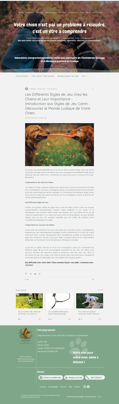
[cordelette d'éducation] (59, 300)
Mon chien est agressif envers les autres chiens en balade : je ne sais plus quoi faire (89, 313)
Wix (38, 397)
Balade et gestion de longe (68, 76)
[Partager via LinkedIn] (35, 274)
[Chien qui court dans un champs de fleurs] (29, 300)
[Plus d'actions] (93, 89)
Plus (83, 76)
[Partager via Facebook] (26, 274)
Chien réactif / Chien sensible (43, 76)
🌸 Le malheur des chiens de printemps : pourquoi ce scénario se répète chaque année (29, 313)
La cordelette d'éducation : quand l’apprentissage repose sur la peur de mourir (59, 313)
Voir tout (100, 290)
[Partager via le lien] (40, 274)
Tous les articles (22, 76)
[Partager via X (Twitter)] (30, 274)
